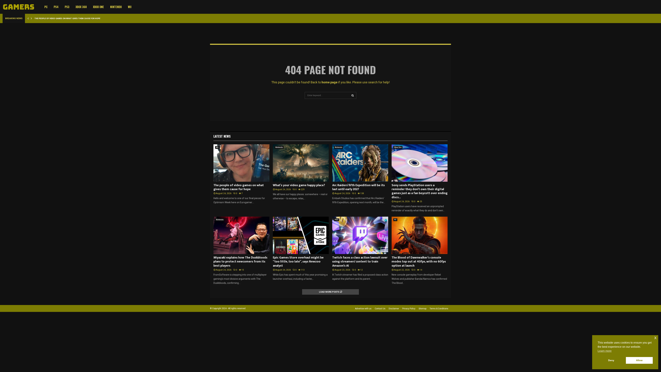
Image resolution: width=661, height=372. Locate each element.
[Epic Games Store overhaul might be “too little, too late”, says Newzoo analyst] (301, 235)
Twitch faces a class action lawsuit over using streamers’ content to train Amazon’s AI (359, 261)
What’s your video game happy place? (299, 185)
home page (329, 82)
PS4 (56, 7)
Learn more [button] (605, 350)
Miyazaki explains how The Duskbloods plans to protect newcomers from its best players (240, 261)
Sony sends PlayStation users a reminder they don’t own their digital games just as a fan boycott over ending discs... (420, 191)
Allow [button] (639, 360)
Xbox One (98, 7)
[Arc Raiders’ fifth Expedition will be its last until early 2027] (360, 163)
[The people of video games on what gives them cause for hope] (241, 163)
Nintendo (116, 7)
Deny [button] (611, 360)
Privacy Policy (408, 308)
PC (46, 7)
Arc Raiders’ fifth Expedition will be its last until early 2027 (358, 187)
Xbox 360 (81, 7)
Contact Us (380, 308)
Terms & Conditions (439, 308)
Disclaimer (394, 308)
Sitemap (422, 308)
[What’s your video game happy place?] (301, 163)
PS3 (67, 7)
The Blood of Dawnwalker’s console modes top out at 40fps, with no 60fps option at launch (419, 261)
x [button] (655, 337)
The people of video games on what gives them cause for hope (67, 18)
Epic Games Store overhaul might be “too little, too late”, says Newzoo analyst (298, 261)
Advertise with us (363, 308)
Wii (130, 7)
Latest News (221, 136)
